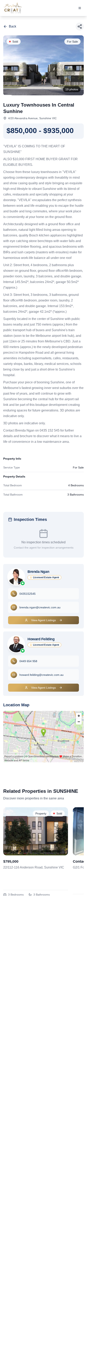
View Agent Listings (43, 620)
